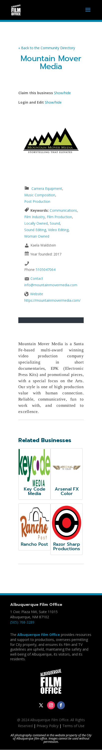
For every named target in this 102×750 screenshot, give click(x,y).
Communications (63, 210)
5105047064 (45, 269)
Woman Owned (36, 236)
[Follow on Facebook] (61, 705)
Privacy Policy (47, 725)
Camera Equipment (46, 188)
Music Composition (39, 195)
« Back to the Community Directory (46, 47)
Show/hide (62, 92)
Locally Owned (36, 223)
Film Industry (34, 216)
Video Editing (58, 229)
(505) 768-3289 (22, 622)
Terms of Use (73, 725)
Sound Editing (35, 229)
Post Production (37, 201)
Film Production (59, 216)
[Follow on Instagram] (51, 705)
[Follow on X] (41, 705)
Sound (55, 223)
